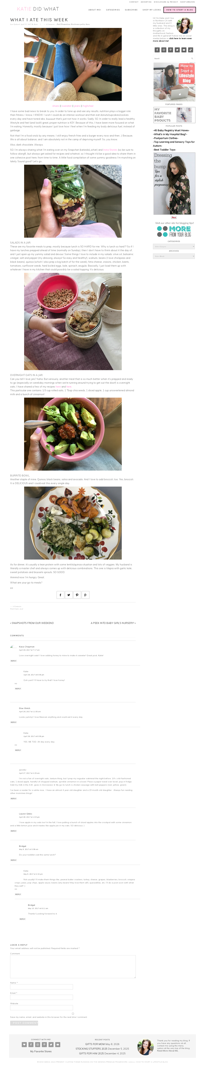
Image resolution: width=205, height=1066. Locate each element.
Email (13, 993)
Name (14, 982)
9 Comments (50, 24)
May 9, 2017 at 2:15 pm (33, 874)
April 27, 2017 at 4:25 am (29, 773)
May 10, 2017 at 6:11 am (38, 908)
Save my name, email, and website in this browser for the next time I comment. (48, 1017)
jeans (77, 105)
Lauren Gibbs (25, 813)
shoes (55, 105)
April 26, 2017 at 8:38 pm (34, 736)
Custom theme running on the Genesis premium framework (96, 1062)
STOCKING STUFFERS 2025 (91, 1048)
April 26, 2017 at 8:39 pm (34, 675)
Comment (15, 953)
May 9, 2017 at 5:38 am (28, 849)
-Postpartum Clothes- (165, 138)
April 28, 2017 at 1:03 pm (29, 817)
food (21, 609)
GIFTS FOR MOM (95, 1044)
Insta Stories (110, 149)
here (88, 24)
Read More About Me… (168, 1050)
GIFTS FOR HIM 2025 (91, 1053)
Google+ (132, 1062)
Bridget (22, 846)
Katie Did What (38, 9)
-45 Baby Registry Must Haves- (171, 130)
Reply (13, 661)
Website (14, 1003)
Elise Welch (24, 708)
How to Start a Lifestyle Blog (152, 1062)
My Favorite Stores (41, 1051)
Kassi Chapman (27, 646)
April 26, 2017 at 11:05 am (30, 712)
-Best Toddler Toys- (164, 149)
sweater (66, 105)
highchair (88, 105)
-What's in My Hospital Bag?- (170, 134)
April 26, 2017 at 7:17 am (29, 650)
